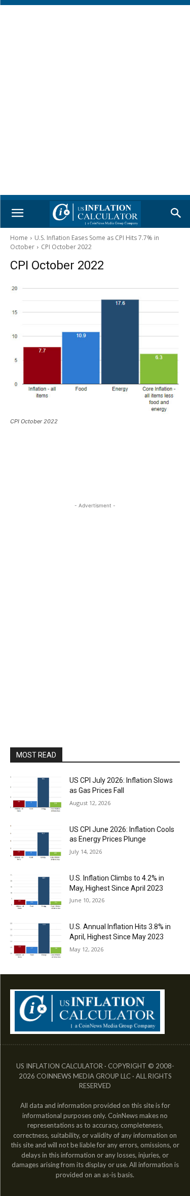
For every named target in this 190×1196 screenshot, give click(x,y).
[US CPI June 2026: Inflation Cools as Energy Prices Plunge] (35, 842)
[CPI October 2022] (95, 348)
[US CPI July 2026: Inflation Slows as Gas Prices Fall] (35, 793)
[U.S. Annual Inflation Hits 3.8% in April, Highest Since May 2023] (35, 940)
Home (19, 237)
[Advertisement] (95, 100)
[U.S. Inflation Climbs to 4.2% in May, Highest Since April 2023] (35, 891)
